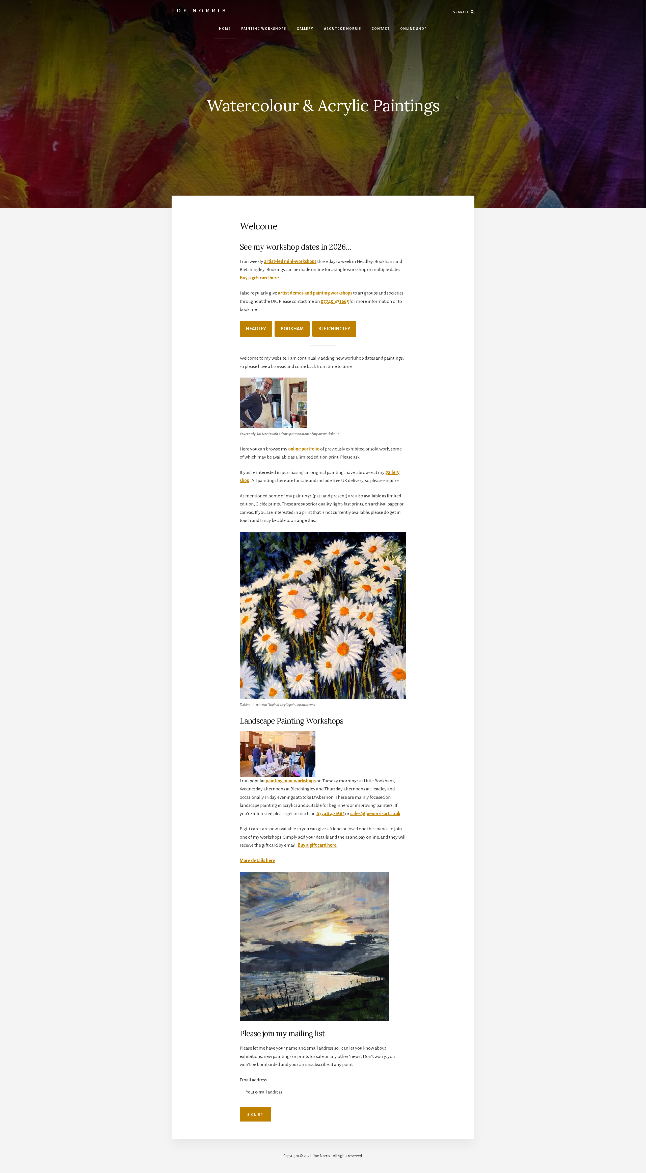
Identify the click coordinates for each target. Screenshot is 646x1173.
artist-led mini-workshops (290, 261)
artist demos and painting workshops (315, 293)
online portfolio (303, 448)
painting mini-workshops (291, 780)
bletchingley (334, 328)
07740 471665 (335, 301)
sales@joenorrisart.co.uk (375, 813)
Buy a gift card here (259, 277)
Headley (256, 328)
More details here (257, 860)
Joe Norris (200, 10)
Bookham (292, 328)
